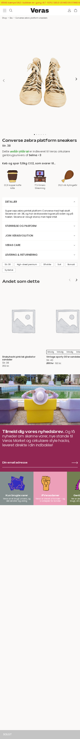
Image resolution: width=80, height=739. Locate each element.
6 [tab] (45, 134)
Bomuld (71, 264)
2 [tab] (36, 134)
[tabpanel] (40, 79)
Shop (4, 18)
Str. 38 (8, 264)
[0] (75, 10)
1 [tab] (34, 134)
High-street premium (27, 264)
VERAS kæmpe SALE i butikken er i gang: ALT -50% (26, 2)
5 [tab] (43, 134)
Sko (11, 18)
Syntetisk (9, 270)
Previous (3, 80)
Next (76, 79)
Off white (47, 264)
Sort (59, 264)
